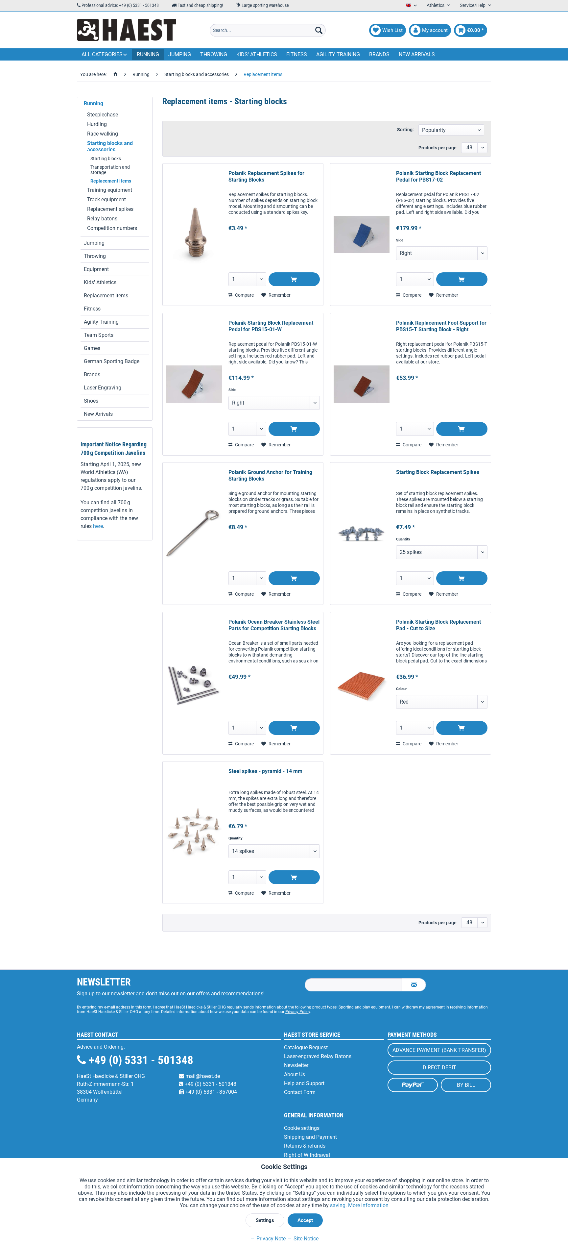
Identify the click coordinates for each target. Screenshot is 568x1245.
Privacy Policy (297, 1011)
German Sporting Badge (111, 361)
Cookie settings (302, 1128)
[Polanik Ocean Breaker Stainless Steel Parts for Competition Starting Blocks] (194, 683)
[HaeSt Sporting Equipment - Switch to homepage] (126, 30)
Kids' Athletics (100, 282)
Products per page (437, 147)
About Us (294, 1074)
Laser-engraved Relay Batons (317, 1056)
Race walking (102, 134)
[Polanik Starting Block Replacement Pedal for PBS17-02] (362, 234)
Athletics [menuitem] (436, 5)
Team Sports (98, 335)
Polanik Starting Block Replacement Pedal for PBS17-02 (438, 176)
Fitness (92, 309)
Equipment (96, 269)
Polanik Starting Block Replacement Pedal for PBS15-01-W (270, 326)
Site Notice (305, 1238)
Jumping (94, 243)
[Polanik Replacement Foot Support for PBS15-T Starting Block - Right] (362, 384)
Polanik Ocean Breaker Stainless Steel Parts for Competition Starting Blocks (274, 625)
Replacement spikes (110, 209)
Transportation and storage (110, 169)
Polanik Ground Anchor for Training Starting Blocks (270, 475)
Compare (244, 295)
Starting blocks (105, 158)
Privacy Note (270, 1238)
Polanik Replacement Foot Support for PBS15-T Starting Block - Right (441, 326)
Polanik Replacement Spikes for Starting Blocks (266, 176)
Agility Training (101, 322)
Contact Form (300, 1092)
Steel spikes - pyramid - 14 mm (265, 771)
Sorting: (405, 129)
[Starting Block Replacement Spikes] (362, 533)
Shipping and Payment (310, 1137)
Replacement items (110, 181)
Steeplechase (102, 115)
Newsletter (296, 1065)
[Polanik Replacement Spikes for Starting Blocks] (194, 234)
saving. (339, 1205)
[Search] (319, 30)
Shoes (91, 401)
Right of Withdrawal (307, 1155)
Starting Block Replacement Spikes (437, 472)
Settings (265, 1220)
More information (368, 1205)
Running (93, 103)
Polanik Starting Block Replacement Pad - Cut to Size (438, 625)
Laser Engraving (102, 388)
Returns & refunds (304, 1146)
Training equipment (109, 190)
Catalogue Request (306, 1047)
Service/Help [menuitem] (473, 5)
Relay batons (102, 218)
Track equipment (106, 199)
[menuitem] (268, 30)
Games (92, 348)
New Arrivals (98, 414)
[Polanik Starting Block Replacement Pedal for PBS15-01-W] (194, 384)
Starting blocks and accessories (110, 146)
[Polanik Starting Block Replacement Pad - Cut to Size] (362, 683)
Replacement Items (106, 295)
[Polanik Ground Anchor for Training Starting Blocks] (194, 533)
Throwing (95, 256)
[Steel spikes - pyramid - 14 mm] (194, 832)
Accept (305, 1220)
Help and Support (304, 1083)
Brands (92, 374)
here (98, 526)
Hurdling (97, 124)
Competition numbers (112, 228)
